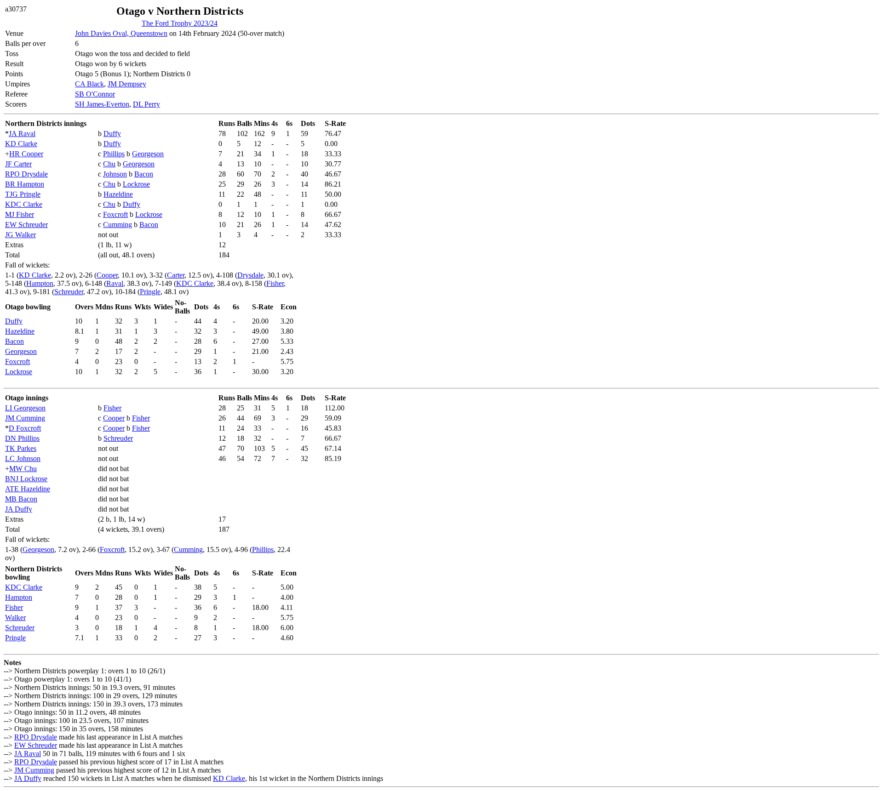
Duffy (112, 133)
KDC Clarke (23, 204)
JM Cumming (25, 418)
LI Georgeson (25, 408)
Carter (175, 275)
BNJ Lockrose (26, 479)
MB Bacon (21, 499)
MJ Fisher (19, 214)
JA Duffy (18, 509)
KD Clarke (21, 144)
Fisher (275, 283)
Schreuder (68, 292)
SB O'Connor (95, 94)
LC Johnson (22, 458)
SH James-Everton (102, 104)
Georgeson (148, 154)
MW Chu (23, 468)
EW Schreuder (26, 224)
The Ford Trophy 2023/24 (180, 23)
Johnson (115, 174)
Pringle (150, 292)
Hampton (39, 283)
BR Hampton (24, 184)
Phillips (114, 154)
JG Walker (20, 235)
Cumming (117, 224)
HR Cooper (26, 154)
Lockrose (136, 184)
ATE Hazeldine (27, 489)
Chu (109, 164)
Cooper (107, 275)
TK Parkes (20, 448)
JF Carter (18, 164)
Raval (114, 283)
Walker (15, 617)
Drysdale (250, 275)
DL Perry (146, 104)
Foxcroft (115, 214)
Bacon (143, 174)
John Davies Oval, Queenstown (121, 33)
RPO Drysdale (26, 174)
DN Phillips (22, 438)
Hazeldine (118, 194)
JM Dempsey (127, 84)
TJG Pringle (22, 194)
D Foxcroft (25, 428)
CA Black (89, 84)
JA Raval (22, 133)
